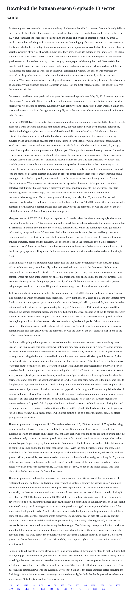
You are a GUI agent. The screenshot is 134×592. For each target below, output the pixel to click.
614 (35, 589)
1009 (95, 589)
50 (55, 585)
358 (69, 585)
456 (87, 589)
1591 (43, 589)
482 (51, 589)
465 (62, 585)
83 (58, 589)
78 (80, 589)
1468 (27, 589)
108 (65, 589)
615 (103, 589)
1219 (26, 585)
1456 (41, 585)
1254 (102, 585)
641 (72, 589)
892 (18, 589)
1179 (11, 589)
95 (33, 585)
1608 (93, 585)
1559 (118, 585)
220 (10, 585)
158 (109, 585)
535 (85, 585)
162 (17, 585)
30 (49, 585)
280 (77, 585)
